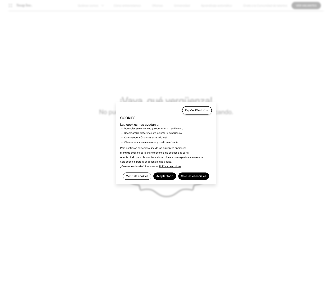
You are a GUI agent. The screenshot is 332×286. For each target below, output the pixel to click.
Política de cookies (170, 166)
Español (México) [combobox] (195, 110)
